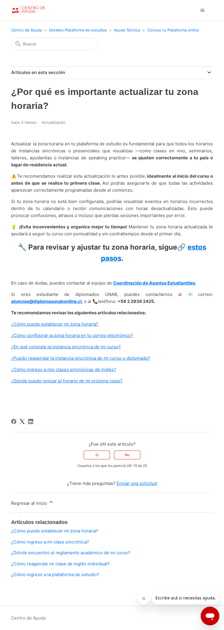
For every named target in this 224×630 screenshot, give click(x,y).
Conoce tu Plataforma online (173, 30)
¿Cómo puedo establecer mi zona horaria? (54, 324)
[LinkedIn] (30, 421)
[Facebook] (13, 421)
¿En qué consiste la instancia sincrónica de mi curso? (66, 347)
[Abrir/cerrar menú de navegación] (202, 10)
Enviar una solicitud (137, 483)
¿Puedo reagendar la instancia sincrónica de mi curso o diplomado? (80, 358)
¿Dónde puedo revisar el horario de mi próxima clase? (67, 381)
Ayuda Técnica (127, 30)
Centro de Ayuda (26, 30)
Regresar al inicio (29, 503)
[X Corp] (22, 421)
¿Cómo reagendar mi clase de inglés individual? (60, 564)
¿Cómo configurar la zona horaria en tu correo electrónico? (72, 335)
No (127, 455)
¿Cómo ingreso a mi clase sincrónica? (50, 542)
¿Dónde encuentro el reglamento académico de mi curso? (70, 552)
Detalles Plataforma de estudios (78, 30)
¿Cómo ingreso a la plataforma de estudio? (55, 574)
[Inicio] (28, 10)
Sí (97, 455)
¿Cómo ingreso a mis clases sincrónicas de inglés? (63, 369)
